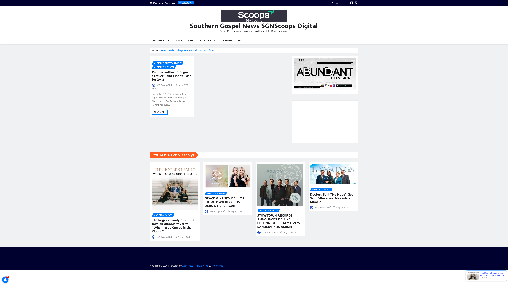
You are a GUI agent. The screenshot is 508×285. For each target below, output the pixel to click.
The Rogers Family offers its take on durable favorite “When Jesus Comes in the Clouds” (173, 225)
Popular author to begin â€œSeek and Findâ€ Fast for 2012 (189, 50)
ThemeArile (217, 265)
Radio (192, 40)
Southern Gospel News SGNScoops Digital (254, 25)
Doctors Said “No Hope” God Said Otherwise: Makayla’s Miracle (332, 198)
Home (155, 50)
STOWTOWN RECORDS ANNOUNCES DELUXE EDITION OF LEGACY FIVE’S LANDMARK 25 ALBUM (278, 221)
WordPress (187, 265)
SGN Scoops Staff (165, 85)
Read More (159, 112)
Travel (178, 40)
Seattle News (201, 265)
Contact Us (207, 40)
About (241, 40)
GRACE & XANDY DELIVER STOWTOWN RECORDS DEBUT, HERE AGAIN (225, 202)
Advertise (226, 40)
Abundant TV (161, 40)
